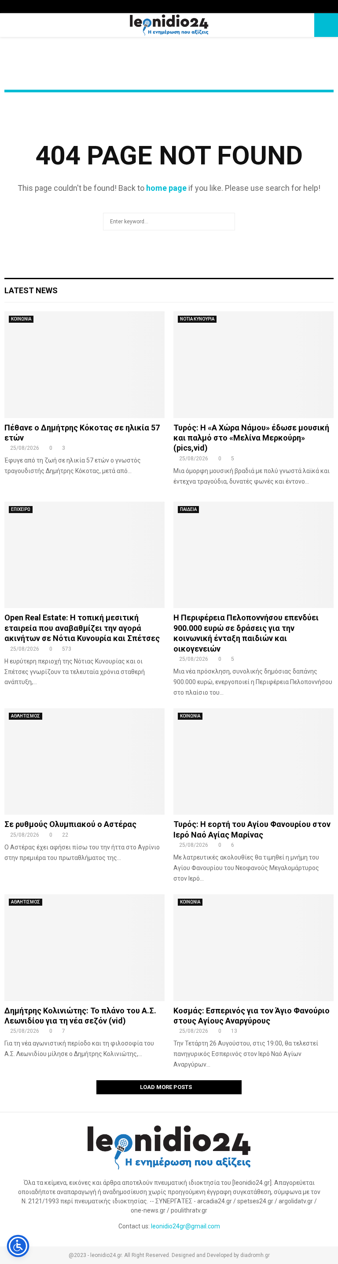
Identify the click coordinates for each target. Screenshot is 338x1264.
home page (166, 188)
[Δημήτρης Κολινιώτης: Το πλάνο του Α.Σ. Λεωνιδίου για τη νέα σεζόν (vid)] (84, 947)
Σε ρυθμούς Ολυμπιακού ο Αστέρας (70, 824)
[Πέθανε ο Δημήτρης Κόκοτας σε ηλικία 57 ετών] (84, 364)
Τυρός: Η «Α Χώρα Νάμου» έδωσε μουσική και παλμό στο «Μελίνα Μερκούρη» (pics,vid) (251, 438)
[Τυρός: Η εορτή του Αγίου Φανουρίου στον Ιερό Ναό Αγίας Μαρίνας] (253, 761)
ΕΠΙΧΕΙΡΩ (20, 509)
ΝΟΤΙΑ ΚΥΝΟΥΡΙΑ (197, 319)
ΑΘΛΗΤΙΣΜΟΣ (25, 716)
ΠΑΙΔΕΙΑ (188, 509)
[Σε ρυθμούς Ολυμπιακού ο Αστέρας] (84, 761)
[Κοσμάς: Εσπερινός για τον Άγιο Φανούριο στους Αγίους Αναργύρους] (253, 947)
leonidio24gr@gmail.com (185, 1226)
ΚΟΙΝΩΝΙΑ (21, 319)
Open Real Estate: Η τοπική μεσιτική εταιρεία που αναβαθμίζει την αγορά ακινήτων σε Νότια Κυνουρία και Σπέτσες (82, 628)
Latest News (31, 290)
